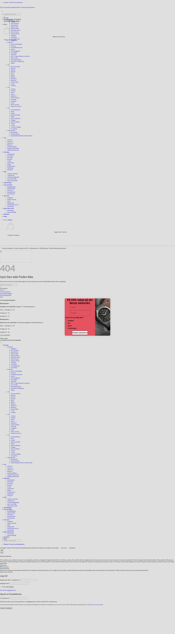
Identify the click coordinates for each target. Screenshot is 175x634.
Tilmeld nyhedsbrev (80, 333)
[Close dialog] (108, 301)
